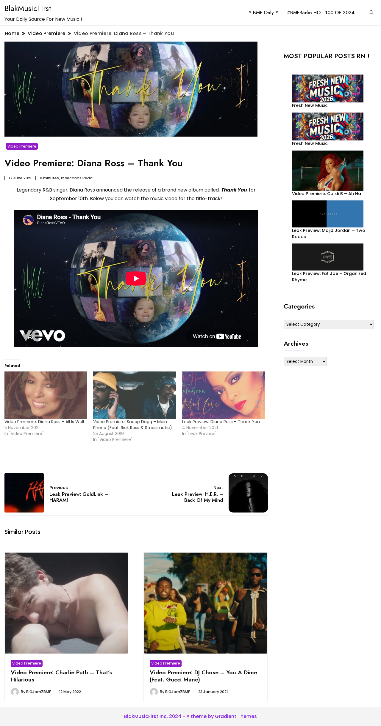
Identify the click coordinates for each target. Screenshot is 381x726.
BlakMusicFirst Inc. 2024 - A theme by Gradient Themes (190, 716)
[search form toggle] (371, 12)
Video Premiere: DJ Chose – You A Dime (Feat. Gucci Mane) (203, 676)
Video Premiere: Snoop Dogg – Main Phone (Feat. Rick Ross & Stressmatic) (132, 425)
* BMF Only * (263, 12)
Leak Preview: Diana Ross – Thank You (221, 422)
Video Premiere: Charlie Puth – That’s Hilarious (61, 676)
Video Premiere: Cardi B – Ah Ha (326, 194)
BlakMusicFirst (27, 8)
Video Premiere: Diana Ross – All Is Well (44, 422)
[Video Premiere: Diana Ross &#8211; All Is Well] (45, 395)
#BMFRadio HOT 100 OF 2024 (321, 12)
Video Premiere (21, 146)
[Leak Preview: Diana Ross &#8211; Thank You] (223, 395)
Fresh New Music (310, 105)
